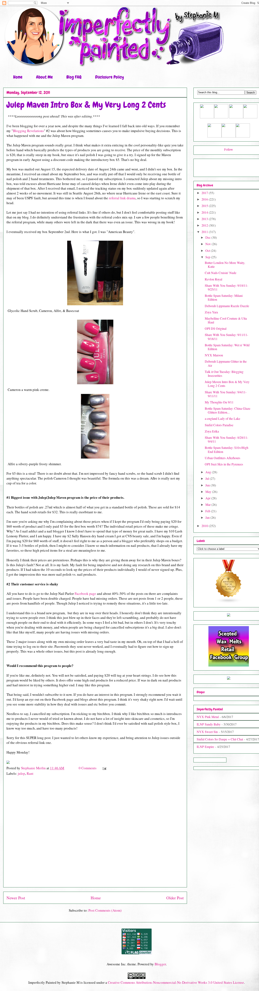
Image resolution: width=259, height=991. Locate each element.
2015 (205, 206)
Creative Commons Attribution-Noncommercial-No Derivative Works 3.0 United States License (176, 982)
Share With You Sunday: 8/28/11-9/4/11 (226, 439)
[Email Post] (104, 768)
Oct (208, 250)
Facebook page (86, 593)
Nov (208, 244)
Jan (207, 517)
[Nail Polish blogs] (229, 602)
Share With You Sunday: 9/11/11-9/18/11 (226, 337)
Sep (208, 257)
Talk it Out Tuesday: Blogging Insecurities (224, 374)
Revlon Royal (213, 279)
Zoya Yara (211, 312)
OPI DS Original (215, 328)
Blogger (160, 964)
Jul (207, 478)
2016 (205, 199)
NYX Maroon (214, 355)
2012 (205, 225)
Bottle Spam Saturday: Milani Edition (224, 297)
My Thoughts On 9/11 (219, 402)
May (208, 491)
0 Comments (88, 768)
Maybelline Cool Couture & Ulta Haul (226, 320)
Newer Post (15, 898)
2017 (205, 193)
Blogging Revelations (28, 130)
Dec (208, 237)
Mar (208, 504)
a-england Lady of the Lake (222, 418)
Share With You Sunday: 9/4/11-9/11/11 (225, 394)
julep (21, 773)
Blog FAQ (74, 77)
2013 (205, 219)
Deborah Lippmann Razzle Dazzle (227, 306)
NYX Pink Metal (208, 717)
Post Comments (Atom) (105, 910)
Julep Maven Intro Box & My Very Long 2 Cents (227, 384)
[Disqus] (95, 833)
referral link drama (122, 198)
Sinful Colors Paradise (219, 425)
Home (17, 77)
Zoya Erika (212, 431)
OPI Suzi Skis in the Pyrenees (224, 464)
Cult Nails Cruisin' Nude (220, 273)
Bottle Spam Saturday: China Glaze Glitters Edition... (227, 410)
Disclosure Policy (109, 77)
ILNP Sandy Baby (209, 724)
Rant (30, 773)
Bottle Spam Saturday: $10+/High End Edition (226, 449)
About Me (44, 77)
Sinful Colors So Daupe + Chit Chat (220, 739)
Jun (208, 485)
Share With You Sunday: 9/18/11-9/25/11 (226, 287)
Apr (208, 498)
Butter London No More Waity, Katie (225, 264)
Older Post (175, 898)
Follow (228, 149)
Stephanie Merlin (34, 768)
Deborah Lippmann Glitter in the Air (226, 363)
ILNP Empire (205, 746)
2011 (205, 232)
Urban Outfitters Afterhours (222, 458)
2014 (205, 212)
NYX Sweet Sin (207, 732)
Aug (208, 472)
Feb (208, 511)
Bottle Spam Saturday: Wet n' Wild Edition (227, 347)
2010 (205, 526)
